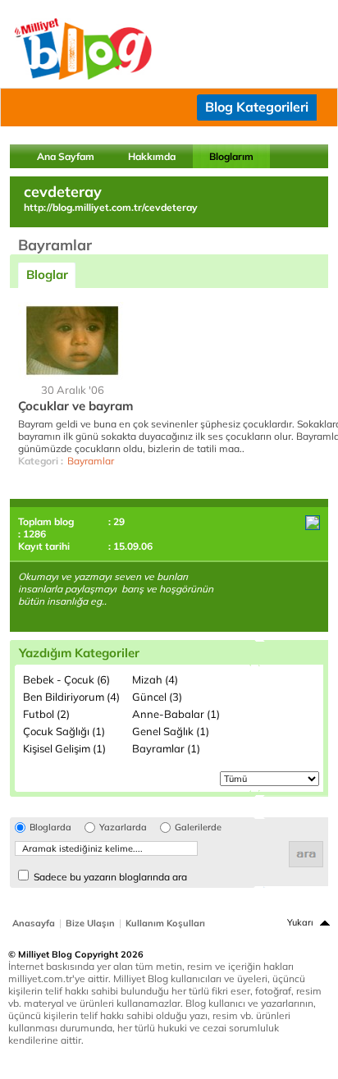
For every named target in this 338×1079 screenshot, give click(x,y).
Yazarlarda (123, 827)
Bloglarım (231, 156)
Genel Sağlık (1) (170, 731)
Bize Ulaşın (90, 923)
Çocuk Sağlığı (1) (64, 731)
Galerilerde (198, 827)
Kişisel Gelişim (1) (64, 748)
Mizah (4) (155, 679)
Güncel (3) (157, 696)
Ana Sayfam (65, 156)
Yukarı (300, 922)
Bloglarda (50, 827)
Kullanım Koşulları (165, 923)
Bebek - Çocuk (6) (66, 679)
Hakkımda (152, 156)
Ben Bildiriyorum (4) (71, 696)
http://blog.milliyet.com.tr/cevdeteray (111, 207)
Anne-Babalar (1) (176, 713)
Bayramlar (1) (166, 748)
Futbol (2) (46, 713)
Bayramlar (90, 461)
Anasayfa (33, 923)
